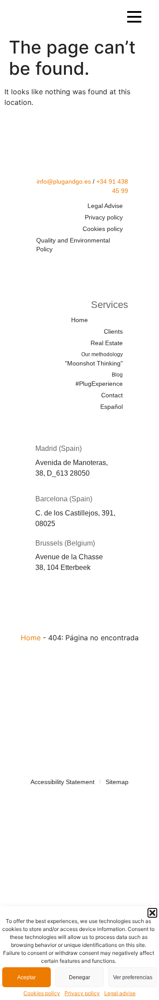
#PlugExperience (99, 379)
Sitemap (117, 781)
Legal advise (120, 993)
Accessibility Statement (62, 781)
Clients (113, 331)
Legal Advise (105, 205)
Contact (112, 395)
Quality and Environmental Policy (73, 245)
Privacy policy (82, 993)
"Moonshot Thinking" (94, 359)
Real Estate (107, 342)
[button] (152, 912)
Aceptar (26, 977)
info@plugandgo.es (64, 181)
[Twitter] (69, 266)
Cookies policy (41, 993)
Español (111, 406)
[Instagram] (121, 266)
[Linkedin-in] (95, 266)
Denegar (79, 977)
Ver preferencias (132, 977)
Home (79, 319)
